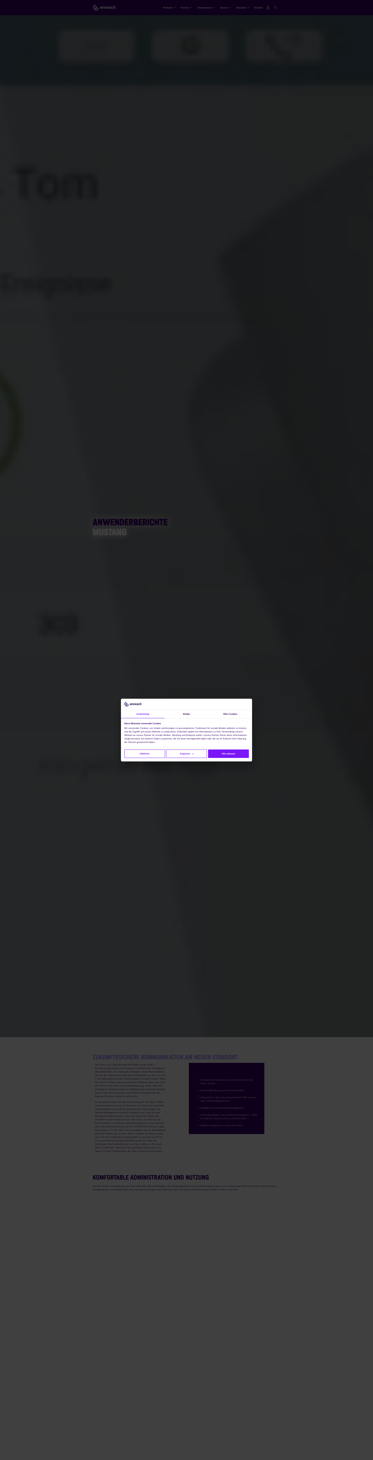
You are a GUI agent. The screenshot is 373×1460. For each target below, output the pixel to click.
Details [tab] (186, 714)
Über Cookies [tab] (230, 714)
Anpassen (185, 753)
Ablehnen (144, 753)
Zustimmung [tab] (142, 714)
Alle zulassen (228, 753)
